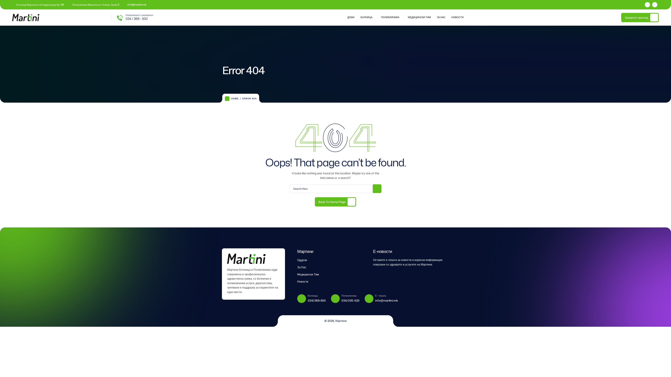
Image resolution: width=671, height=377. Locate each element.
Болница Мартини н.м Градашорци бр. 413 (40, 4)
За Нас (441, 17)
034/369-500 (317, 300)
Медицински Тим (419, 17)
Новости (457, 17)
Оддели (302, 260)
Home (235, 98)
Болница (366, 17)
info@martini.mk (136, 4)
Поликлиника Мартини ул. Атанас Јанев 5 (95, 4)
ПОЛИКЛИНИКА (390, 17)
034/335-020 (350, 300)
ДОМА (351, 17)
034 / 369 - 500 (137, 18)
